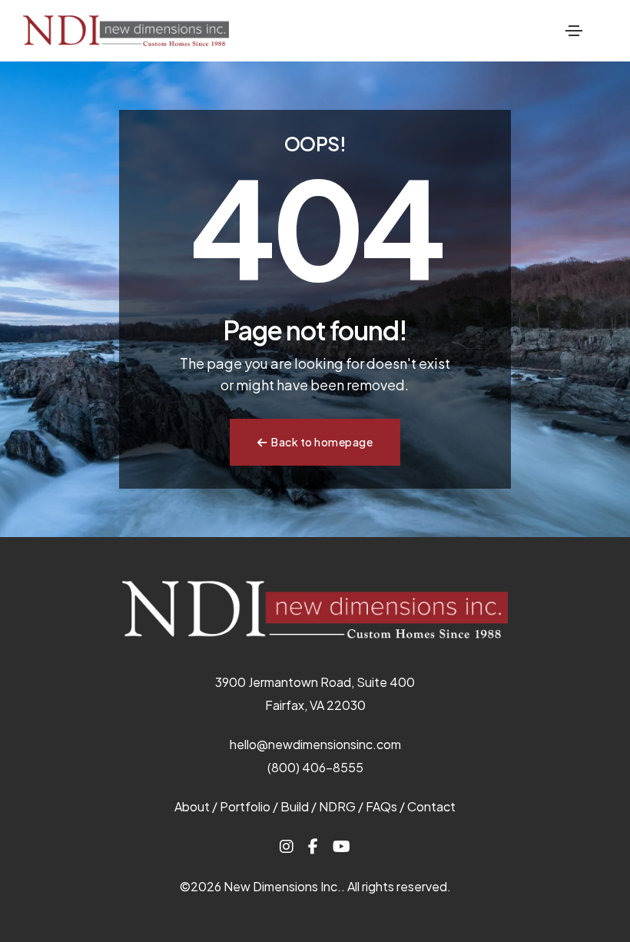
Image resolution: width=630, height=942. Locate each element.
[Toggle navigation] (573, 30)
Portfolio (245, 806)
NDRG (337, 806)
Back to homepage (322, 442)
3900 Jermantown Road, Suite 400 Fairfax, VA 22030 (315, 693)
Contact (431, 806)
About (192, 806)
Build (294, 806)
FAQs (381, 806)
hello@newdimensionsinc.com (315, 744)
